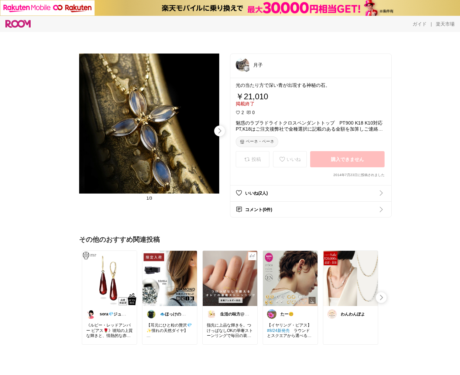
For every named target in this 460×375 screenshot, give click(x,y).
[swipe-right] (219, 131)
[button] (242, 64)
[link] (109, 278)
